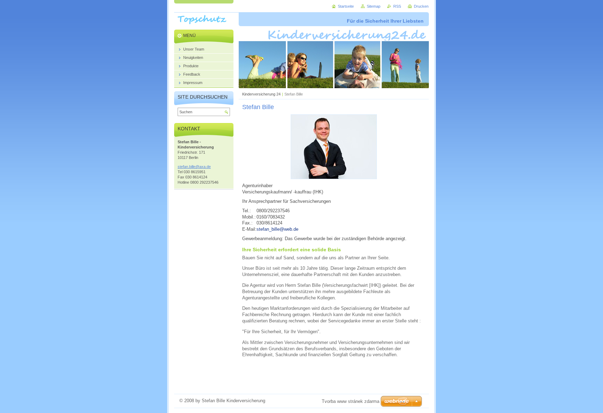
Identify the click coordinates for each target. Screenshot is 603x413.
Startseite (346, 6)
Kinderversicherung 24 (261, 94)
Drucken (421, 6)
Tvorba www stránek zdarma (350, 401)
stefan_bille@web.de (277, 229)
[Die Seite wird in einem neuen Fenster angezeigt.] (334, 177)
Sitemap (373, 6)
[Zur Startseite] (205, 25)
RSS (397, 6)
